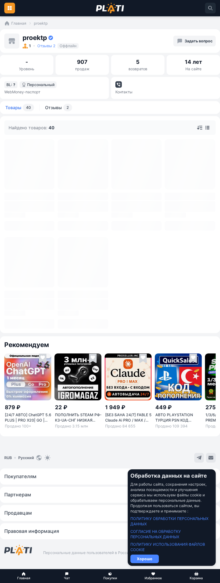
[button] (23, 576)
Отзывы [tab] (57, 107)
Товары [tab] (18, 107)
